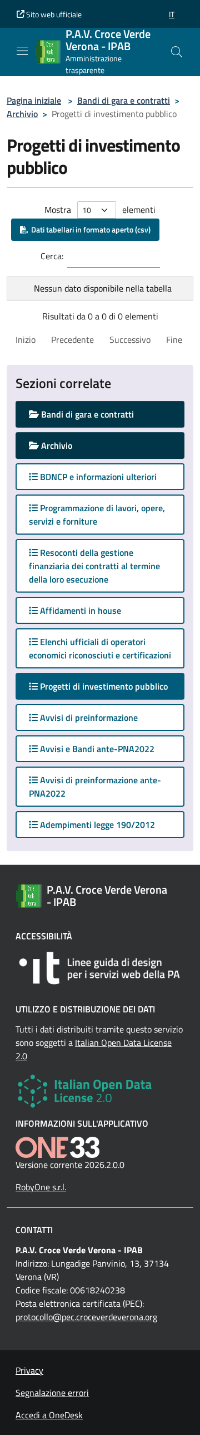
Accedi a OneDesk (49, 1415)
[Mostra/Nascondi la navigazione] (22, 50)
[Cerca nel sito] (176, 52)
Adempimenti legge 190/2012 (96, 824)
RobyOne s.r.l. (41, 1187)
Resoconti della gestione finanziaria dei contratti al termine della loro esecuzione (94, 566)
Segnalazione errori (52, 1392)
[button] (171, 14)
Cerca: (52, 256)
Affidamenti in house (79, 610)
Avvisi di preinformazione (88, 717)
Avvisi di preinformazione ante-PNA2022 (95, 786)
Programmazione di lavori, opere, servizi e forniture (97, 514)
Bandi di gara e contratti (123, 100)
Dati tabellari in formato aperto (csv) (89, 229)
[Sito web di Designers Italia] (100, 968)
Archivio (22, 113)
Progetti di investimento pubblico (111, 686)
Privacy (29, 1370)
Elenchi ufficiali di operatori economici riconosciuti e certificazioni (100, 648)
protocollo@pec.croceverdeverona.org (86, 1317)
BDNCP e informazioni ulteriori (97, 476)
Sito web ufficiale (53, 14)
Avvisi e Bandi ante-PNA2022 (96, 748)
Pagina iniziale (34, 100)
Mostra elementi (100, 209)
